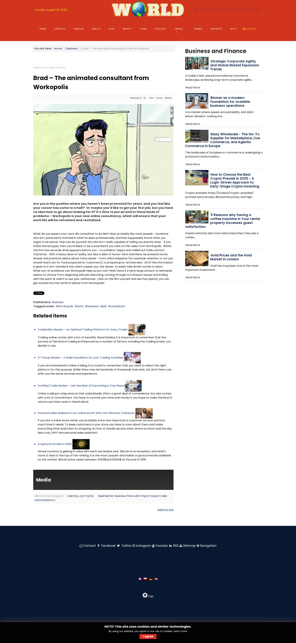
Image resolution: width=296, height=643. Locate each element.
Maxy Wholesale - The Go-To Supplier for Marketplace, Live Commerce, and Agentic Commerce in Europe (222, 140)
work (80, 306)
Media (168, 97)
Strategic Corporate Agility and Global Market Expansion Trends (234, 65)
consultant (117, 306)
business (93, 306)
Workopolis (65, 306)
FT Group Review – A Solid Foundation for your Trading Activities (80, 358)
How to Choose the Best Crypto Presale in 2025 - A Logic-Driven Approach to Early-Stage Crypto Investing (234, 180)
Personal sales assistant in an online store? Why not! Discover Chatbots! (86, 413)
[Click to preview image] (103, 150)
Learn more (180, 631)
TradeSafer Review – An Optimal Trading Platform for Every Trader (83, 330)
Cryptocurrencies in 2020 (55, 444)
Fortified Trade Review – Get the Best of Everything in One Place (81, 386)
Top (150, 596)
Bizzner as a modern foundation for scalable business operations (230, 101)
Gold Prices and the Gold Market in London (231, 257)
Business (58, 302)
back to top (166, 510)
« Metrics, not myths (80, 496)
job (105, 306)
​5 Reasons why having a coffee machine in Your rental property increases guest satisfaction (222, 221)
